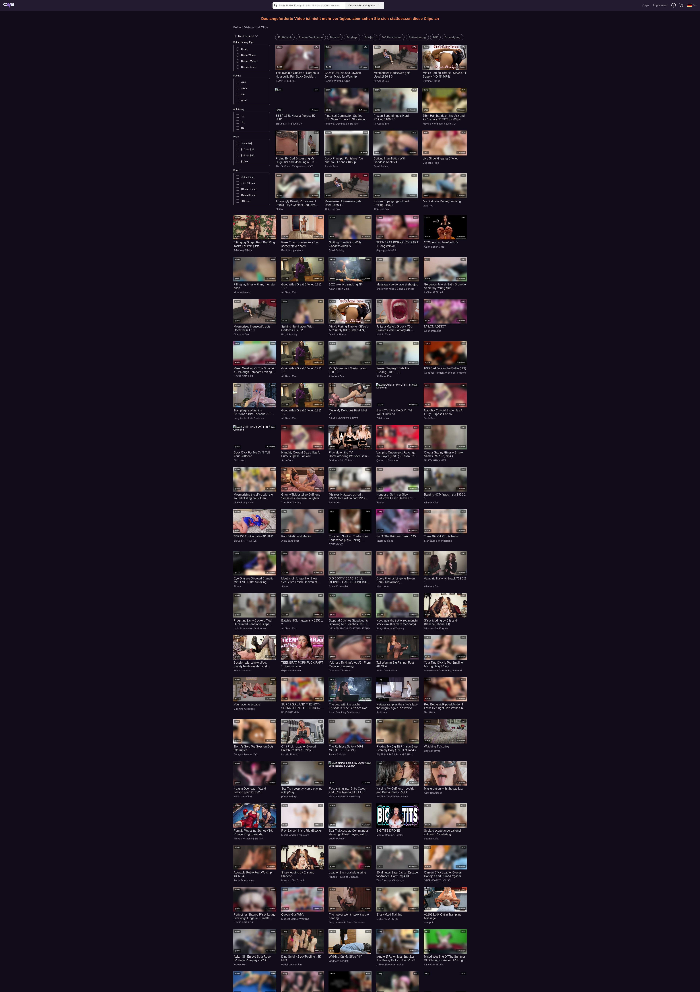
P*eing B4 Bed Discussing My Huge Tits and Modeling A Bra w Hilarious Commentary (296, 160)
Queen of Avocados (387, 460)
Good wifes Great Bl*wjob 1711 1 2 (301, 412)
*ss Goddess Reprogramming (442, 201)
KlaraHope (382, 586)
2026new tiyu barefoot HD (441, 242)
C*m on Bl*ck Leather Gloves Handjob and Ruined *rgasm (443, 874)
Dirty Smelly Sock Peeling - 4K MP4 (301, 958)
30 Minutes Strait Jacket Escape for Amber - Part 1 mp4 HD (397, 874)
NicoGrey (429, 712)
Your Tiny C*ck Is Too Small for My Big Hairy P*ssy (444, 664)
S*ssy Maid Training (389, 914)
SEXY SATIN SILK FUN (289, 123)
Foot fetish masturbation (296, 536)
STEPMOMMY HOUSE (437, 880)
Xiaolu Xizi (240, 964)
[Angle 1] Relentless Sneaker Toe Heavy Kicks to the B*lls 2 (395, 958)
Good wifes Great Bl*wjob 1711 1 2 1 (301, 286)
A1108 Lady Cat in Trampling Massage (443, 916)
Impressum (660, 5)
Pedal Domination (386, 670)
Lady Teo (428, 205)
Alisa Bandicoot (290, 540)
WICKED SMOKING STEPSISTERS (349, 628)
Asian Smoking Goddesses (344, 712)
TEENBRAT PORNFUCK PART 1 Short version (302, 664)
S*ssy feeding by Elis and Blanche (297, 874)
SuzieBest (429, 418)
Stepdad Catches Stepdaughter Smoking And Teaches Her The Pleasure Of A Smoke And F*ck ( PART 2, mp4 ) (349, 622)
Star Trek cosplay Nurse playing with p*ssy (301, 790)
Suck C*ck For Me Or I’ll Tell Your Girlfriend (394, 412)
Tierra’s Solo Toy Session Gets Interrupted (253, 748)
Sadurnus (334, 502)
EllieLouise (382, 418)
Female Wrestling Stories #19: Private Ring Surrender (253, 832)
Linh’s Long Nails (243, 502)
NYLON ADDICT (435, 326)
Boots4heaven (432, 750)
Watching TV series (436, 746)
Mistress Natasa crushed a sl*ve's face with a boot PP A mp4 (347, 496)
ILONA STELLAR (285, 80)
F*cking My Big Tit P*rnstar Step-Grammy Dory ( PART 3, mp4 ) (397, 748)
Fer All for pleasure (292, 250)
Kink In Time (383, 334)
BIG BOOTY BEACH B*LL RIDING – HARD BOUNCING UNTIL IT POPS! (348, 580)
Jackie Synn (332, 166)
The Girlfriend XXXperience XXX (294, 166)
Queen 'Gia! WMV (292, 914)
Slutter (279, 209)
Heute (244, 49)
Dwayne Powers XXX (246, 754)
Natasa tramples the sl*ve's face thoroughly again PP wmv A (397, 706)
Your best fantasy (291, 502)
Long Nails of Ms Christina (249, 418)
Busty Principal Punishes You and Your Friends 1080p (344, 160)
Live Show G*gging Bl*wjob (440, 158)
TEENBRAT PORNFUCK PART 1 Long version (397, 244)
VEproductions (384, 540)
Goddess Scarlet (338, 960)
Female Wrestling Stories (248, 838)
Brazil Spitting (381, 166)
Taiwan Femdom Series (390, 964)
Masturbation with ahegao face (444, 788)
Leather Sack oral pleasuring (347, 872)
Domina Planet (431, 80)
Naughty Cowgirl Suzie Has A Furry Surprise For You (443, 412)
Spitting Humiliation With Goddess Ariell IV (345, 244)
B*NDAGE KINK (290, 712)
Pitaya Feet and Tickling (390, 628)
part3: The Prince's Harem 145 (396, 536)
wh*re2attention (243, 796)
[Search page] (8, 6)
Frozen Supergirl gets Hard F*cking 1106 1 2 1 (393, 370)
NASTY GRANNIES (435, 460)
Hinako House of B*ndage (344, 876)
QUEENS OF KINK (387, 918)
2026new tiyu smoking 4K (345, 284)
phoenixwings (289, 796)
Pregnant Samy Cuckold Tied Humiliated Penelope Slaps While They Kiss (253, 622)
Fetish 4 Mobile (338, 754)
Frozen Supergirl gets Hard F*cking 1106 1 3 (391, 117)
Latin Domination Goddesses (250, 628)
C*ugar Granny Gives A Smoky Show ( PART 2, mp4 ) (444, 454)
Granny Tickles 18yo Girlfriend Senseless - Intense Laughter (300, 496)
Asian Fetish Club (434, 246)
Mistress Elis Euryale (436, 628)
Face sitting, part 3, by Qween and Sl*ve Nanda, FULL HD (348, 790)
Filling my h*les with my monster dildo (254, 286)
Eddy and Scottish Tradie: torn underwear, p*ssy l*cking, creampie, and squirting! (348, 538)
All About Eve (381, 80)
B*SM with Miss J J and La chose (395, 288)
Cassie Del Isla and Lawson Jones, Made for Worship (343, 74)
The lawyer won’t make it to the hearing (349, 916)
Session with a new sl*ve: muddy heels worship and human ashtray (250, 664)
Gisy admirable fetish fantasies (346, 922)
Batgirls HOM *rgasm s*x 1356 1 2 (302, 622)
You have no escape (247, 704)
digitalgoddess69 (386, 250)
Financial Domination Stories (341, 123)
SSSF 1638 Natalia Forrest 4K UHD (295, 117)
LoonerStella (431, 838)
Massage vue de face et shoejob (397, 284)
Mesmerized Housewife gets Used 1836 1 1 (343, 203)
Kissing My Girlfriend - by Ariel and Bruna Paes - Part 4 (395, 790)
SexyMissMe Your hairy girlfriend (443, 670)
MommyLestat (242, 292)
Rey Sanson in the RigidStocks (301, 830)
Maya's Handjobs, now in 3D (439, 123)
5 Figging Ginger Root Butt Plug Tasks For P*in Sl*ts (254, 244)
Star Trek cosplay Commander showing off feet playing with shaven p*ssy (348, 832)
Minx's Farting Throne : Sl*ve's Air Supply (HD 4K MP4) (444, 74)
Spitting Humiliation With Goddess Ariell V (297, 328)
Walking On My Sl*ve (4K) (345, 956)
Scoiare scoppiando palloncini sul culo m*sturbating (443, 832)
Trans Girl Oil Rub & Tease (441, 536)
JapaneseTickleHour (340, 670)
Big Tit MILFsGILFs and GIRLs (394, 754)
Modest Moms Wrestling (295, 918)
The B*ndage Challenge (390, 880)
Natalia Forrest (289, 754)
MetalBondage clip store (295, 834)
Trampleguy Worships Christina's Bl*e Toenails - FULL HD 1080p (254, 412)
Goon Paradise (432, 330)
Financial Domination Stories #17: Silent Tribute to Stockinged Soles (346, 117)
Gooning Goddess (244, 708)
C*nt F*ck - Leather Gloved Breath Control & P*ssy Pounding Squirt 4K (298, 748)
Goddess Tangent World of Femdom (445, 372)
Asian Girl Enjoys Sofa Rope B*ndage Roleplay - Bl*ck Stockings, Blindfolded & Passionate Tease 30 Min (252, 958)
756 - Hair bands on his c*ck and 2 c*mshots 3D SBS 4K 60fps (444, 117)
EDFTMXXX (336, 544)
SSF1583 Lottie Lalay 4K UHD (253, 536)
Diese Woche (248, 55)
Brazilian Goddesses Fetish (392, 796)
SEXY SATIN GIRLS (245, 540)
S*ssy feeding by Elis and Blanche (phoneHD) (440, 622)
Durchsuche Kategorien (362, 5)
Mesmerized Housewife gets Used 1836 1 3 (392, 74)
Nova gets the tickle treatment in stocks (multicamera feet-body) (397, 622)
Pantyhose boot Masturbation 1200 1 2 (348, 370)
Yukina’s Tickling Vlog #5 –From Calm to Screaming (350, 664)
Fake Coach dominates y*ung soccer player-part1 (300, 244)
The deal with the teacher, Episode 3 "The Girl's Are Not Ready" (348, 706)
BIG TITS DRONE (388, 830)
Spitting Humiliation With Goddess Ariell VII (390, 160)
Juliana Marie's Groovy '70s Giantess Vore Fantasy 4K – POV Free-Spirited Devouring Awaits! (395, 328)
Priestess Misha (243, 250)
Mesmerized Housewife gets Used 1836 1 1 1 (252, 328)
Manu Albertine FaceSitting (344, 796)
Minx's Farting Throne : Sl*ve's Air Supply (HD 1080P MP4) (348, 328)
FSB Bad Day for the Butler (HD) (445, 368)
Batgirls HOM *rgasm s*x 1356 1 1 (445, 496)
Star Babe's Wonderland (438, 540)
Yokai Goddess (242, 670)
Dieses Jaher (248, 67)
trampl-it (428, 922)
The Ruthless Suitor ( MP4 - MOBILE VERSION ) (347, 748)
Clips (645, 5)
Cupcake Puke (431, 162)
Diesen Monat (249, 61)
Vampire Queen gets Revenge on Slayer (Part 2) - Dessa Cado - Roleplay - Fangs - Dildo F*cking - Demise (397, 454)
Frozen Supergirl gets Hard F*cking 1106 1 (391, 203)
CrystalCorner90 (338, 586)
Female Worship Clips (337, 80)
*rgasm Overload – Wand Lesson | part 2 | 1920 (250, 790)
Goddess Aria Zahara (341, 460)
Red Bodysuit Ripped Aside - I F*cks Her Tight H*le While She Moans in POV (444, 706)
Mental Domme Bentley (389, 834)
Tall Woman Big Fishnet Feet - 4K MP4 (395, 664)
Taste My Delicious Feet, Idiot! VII (348, 412)
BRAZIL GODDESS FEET (343, 418)
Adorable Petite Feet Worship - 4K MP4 (253, 874)
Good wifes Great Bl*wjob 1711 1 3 (301, 370)
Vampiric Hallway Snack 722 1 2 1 (445, 580)
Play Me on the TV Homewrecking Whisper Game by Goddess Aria (348, 454)
